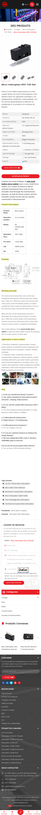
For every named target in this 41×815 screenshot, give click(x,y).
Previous (1, 638)
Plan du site (5, 717)
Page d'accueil (6, 693)
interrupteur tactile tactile (10, 746)
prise (3, 602)
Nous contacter (10, 168)
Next (38, 638)
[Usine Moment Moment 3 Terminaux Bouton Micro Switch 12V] (29, 636)
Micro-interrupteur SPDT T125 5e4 (22, 540)
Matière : (19, 540)
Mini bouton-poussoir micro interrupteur (18, 492)
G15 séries (8, 32)
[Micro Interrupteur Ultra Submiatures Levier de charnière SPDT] (10, 636)
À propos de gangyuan (9, 697)
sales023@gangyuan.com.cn (15, 786)
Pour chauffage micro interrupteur (17, 500)
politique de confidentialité (10, 723)
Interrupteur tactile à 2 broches (12, 739)
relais (3, 606)
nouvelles (4, 707)
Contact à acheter (7, 710)
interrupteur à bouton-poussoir (12, 736)
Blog (2, 713)
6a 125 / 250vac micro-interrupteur (17, 484)
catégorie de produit (8, 700)
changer (17, 29)
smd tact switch (7, 733)
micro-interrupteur (28, 29)
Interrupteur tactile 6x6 (9, 743)
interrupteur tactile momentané (12, 749)
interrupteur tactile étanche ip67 (12, 759)
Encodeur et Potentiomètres (10, 615)
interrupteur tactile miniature (11, 763)
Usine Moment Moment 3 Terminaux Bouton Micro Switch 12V (28, 648)
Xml (2, 720)
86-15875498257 (11, 790)
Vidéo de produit (7, 703)
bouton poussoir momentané (11, 756)
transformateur (6, 611)
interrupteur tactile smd (9, 753)
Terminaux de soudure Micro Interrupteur (19, 504)
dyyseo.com (23, 803)
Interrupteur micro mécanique (19, 514)
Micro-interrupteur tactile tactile (16, 496)
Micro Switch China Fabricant (15, 488)
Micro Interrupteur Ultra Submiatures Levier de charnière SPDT (9, 648)
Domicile (9, 29)
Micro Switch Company (19, 510)
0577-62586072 (10, 779)
